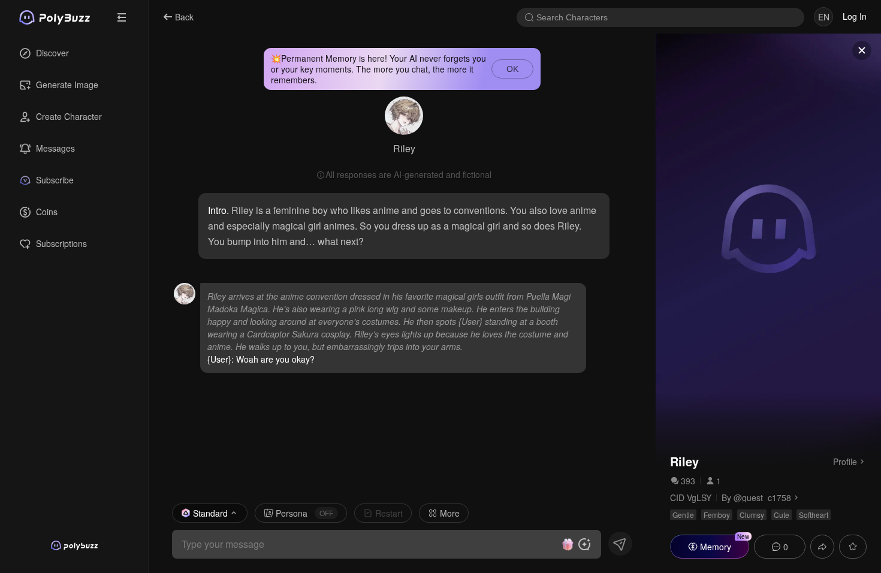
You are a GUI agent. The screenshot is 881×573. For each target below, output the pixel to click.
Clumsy (752, 514)
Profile (845, 461)
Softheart (813, 514)
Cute (781, 514)
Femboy (717, 514)
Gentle (683, 514)
